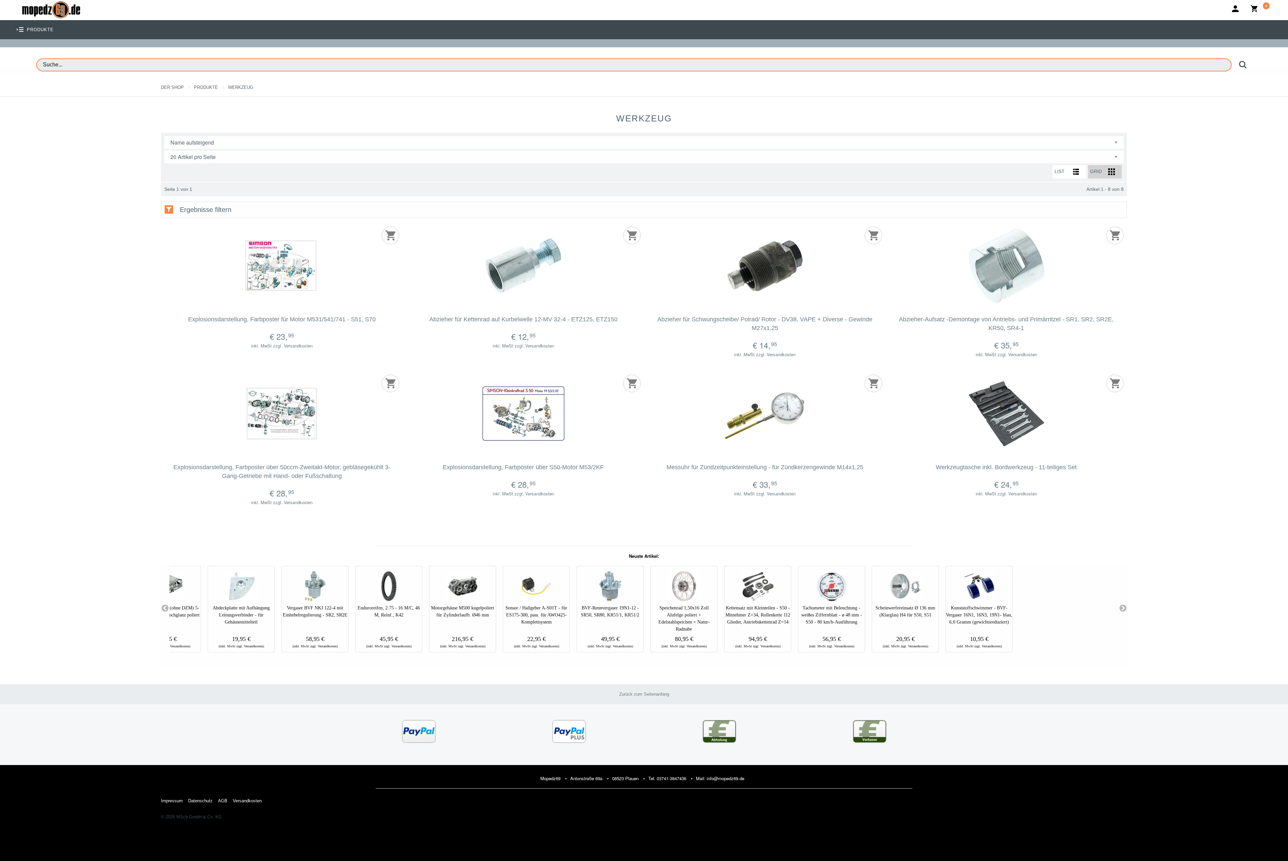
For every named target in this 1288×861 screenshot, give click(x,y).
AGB (222, 800)
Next (1123, 608)
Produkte (206, 87)
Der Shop (172, 87)
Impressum (172, 800)
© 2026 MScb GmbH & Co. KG (191, 816)
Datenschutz (200, 800)
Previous (165, 608)
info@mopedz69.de (725, 778)
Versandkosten (247, 800)
